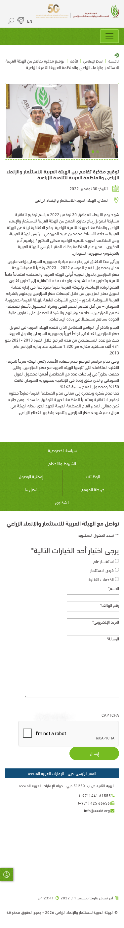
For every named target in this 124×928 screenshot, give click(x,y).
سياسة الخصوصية (62, 450)
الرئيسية (113, 61)
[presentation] (69, 734)
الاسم (113, 588)
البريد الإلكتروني (105, 622)
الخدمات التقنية (101, 579)
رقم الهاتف (109, 605)
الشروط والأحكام (62, 463)
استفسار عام (103, 561)
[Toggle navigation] (109, 36)
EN (29, 21)
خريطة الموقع (92, 489)
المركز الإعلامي (93, 61)
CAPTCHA (110, 715)
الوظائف (93, 476)
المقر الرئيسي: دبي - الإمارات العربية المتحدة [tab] (62, 773)
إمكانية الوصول (31, 476)
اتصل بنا (31, 489)
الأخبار (74, 61)
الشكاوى (62, 502)
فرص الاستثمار (102, 570)
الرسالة (113, 638)
